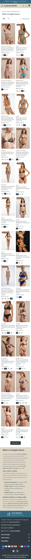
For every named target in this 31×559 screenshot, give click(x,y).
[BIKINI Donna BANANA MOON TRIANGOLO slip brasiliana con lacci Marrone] (23, 345)
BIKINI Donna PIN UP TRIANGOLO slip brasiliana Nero (23, 188)
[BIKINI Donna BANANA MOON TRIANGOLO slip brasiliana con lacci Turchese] (23, 68)
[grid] (4, 18)
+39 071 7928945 (8, 527)
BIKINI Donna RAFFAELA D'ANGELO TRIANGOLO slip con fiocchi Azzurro (7, 49)
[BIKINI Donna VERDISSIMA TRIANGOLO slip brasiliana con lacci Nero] (8, 345)
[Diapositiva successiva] (28, 2)
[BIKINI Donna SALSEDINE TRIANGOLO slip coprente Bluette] (23, 275)
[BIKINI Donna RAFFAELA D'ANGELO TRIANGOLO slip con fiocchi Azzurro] (8, 33)
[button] (2, 6)
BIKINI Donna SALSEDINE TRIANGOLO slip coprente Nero (8, 327)
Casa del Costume (12, 555)
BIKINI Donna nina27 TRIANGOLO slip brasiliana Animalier (8, 255)
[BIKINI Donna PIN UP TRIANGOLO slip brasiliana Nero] (23, 172)
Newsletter (4, 541)
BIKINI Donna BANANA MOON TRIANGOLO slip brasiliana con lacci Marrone (22, 362)
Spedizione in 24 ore (18, 513)
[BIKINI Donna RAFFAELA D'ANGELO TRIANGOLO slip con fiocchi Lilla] (8, 68)
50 (12, 333)
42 (3, 298)
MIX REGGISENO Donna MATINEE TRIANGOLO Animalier (7, 154)
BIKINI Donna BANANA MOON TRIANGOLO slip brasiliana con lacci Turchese (22, 84)
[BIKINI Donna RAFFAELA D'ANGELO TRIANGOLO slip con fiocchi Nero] (23, 138)
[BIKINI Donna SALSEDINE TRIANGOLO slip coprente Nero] (8, 311)
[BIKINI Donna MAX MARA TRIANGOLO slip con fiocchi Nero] (8, 172)
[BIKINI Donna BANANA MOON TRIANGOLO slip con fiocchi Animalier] (8, 103)
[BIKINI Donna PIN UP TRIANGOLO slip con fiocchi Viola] (23, 103)
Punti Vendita (5, 535)
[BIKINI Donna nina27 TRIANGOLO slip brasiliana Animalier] (8, 240)
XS (17, 91)
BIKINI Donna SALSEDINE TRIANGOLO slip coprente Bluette (23, 291)
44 (6, 298)
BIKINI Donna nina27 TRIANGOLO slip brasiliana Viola (23, 223)
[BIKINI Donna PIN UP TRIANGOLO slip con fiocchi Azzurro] (23, 33)
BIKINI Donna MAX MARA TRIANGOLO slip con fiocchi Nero (7, 188)
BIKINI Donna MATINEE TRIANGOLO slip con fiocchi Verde (7, 431)
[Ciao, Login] (26, 6)
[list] (8, 18)
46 (9, 298)
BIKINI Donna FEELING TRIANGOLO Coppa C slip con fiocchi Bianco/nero (22, 397)
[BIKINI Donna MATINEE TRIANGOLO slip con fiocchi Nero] (23, 311)
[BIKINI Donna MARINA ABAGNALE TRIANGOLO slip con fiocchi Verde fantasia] (8, 275)
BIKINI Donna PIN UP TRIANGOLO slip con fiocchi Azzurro (21, 49)
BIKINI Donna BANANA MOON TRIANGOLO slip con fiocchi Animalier (7, 119)
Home (4, 11)
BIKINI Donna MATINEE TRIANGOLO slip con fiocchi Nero (22, 327)
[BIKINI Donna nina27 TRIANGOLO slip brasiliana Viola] (23, 207)
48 (11, 298)
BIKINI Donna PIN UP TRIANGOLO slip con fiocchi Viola (21, 119)
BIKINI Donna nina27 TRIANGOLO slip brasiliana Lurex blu (8, 221)
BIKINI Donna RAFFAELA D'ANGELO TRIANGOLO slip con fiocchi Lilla (7, 84)
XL (22, 55)
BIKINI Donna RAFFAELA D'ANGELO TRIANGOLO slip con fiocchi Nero (22, 154)
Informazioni (5, 538)
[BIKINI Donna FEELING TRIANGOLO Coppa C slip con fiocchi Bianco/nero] (23, 381)
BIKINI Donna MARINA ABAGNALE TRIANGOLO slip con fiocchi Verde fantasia (7, 292)
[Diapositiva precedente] (3, 2)
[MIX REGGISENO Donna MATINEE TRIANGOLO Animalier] (8, 138)
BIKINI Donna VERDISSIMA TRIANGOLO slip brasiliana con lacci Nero (8, 362)
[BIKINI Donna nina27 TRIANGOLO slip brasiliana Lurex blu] (8, 206)
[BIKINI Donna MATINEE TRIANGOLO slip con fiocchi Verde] (8, 415)
